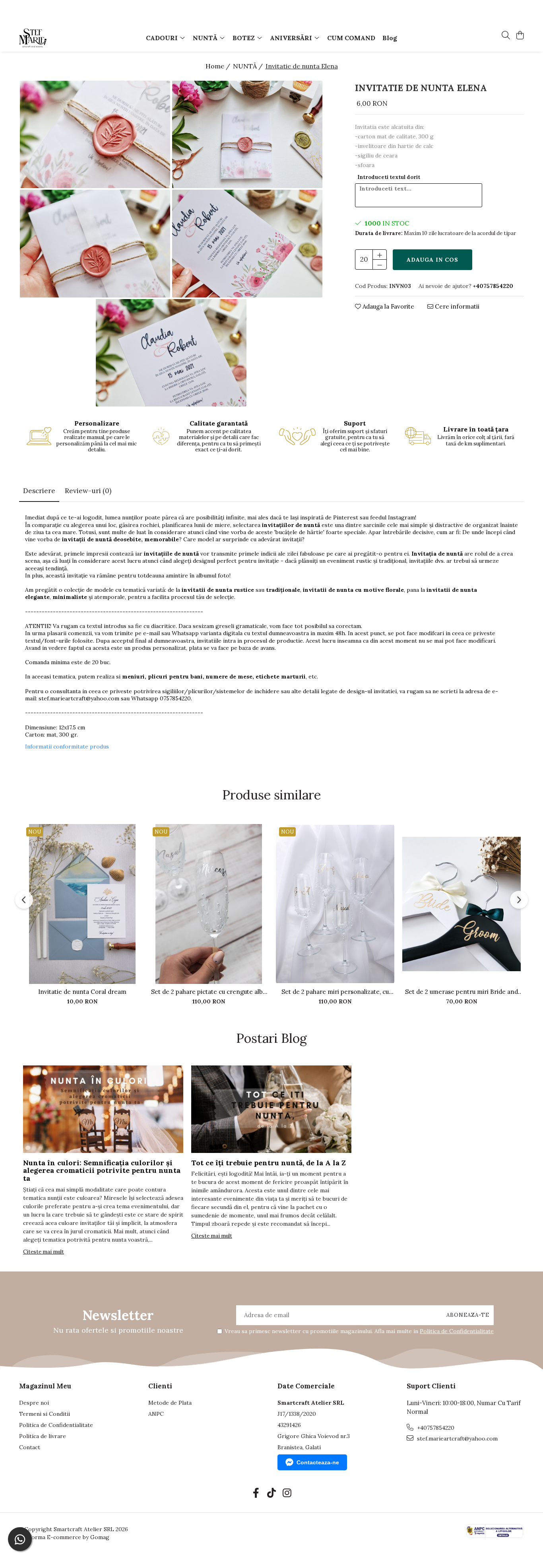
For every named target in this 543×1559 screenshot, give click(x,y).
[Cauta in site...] (506, 36)
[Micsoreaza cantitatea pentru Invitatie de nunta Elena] (379, 264)
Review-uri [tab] (88, 490)
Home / (219, 66)
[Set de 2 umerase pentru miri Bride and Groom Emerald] (461, 904)
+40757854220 (434, 1427)
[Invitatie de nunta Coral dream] (82, 904)
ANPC (156, 1413)
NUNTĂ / (248, 66)
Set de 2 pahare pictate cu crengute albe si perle (208, 991)
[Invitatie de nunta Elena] (95, 134)
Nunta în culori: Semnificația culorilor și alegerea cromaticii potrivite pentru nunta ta (101, 1170)
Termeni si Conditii (44, 1413)
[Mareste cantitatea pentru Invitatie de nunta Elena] (379, 254)
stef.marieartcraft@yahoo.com (79, 698)
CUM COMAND (351, 38)
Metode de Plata (170, 1402)
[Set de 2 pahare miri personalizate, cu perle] (335, 904)
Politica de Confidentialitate (457, 1331)
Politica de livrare (42, 1436)
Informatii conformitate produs (67, 746)
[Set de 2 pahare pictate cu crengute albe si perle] (208, 904)
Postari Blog (271, 1038)
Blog (389, 38)
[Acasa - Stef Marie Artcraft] (65, 38)
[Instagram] (287, 1493)
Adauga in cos (432, 259)
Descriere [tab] (39, 490)
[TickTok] (272, 1493)
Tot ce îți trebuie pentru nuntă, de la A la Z (268, 1162)
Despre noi (34, 1402)
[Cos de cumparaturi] (520, 36)
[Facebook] (256, 1493)
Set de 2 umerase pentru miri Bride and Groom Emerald (461, 991)
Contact (29, 1447)
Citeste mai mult (43, 1251)
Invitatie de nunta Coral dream (82, 991)
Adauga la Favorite (387, 306)
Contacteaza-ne (318, 1462)
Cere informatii (456, 306)
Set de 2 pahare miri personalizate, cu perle (335, 991)
